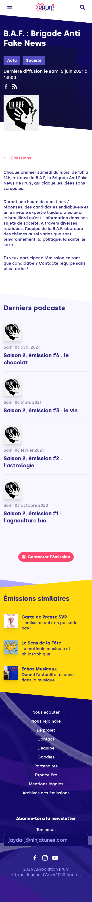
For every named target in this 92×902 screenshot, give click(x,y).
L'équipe (46, 748)
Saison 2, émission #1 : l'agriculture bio (32, 517)
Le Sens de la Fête (41, 643)
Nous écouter (46, 712)
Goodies (46, 757)
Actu (12, 60)
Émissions (21, 158)
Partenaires (46, 766)
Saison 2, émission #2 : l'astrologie (33, 462)
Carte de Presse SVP (44, 617)
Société (34, 60)
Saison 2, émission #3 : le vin (40, 410)
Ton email (46, 829)
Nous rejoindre (46, 721)
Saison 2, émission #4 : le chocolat (36, 359)
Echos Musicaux (39, 669)
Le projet (46, 730)
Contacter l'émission (49, 556)
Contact (46, 739)
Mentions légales (46, 784)
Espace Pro (46, 775)
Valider (73, 840)
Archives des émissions (46, 792)
